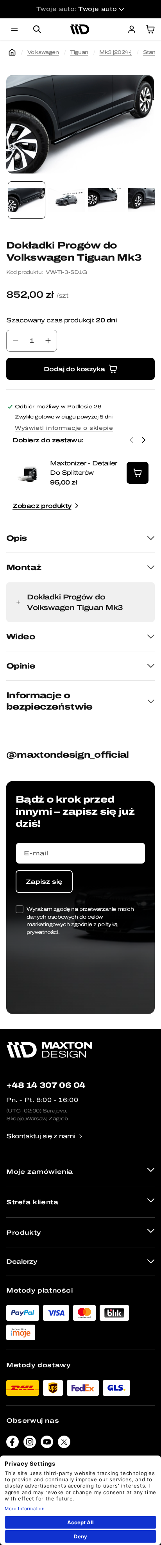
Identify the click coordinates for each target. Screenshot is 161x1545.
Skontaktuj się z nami (40, 1136)
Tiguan (79, 52)
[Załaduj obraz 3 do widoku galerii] (106, 200)
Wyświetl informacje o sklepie (64, 428)
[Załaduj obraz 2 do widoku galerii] (66, 200)
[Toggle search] (37, 29)
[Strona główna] (12, 52)
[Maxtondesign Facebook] (12, 1444)
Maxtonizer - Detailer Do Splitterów (83, 468)
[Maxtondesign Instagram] (29, 1444)
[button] (14, 29)
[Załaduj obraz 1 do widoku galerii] (26, 200)
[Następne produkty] (143, 440)
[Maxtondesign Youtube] (47, 1444)
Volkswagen (43, 52)
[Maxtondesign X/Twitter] (64, 1444)
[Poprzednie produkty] (131, 440)
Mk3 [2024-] (115, 52)
